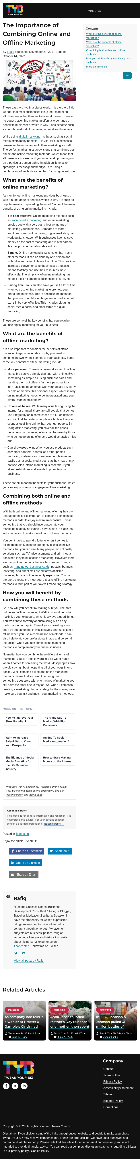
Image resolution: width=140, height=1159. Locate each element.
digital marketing (29, 136)
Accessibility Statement (118, 1087)
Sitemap (108, 1094)
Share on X (61, 851)
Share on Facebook (28, 851)
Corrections (110, 1107)
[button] (92, 11)
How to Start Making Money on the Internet (58, 759)
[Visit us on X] (15, 1085)
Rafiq (10, 51)
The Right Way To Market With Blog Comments (54, 721)
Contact (108, 1068)
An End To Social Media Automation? (56, 739)
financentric (21, 946)
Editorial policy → (54, 823)
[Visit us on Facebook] (6, 1085)
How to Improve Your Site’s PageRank (19, 719)
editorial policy (14, 794)
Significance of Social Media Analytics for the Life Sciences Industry (19, 763)
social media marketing (27, 220)
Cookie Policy (40, 1150)
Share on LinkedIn (27, 862)
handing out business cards (31, 566)
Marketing (22, 833)
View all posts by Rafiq (29, 960)
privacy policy (20, 1150)
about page (35, 794)
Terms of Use (111, 1075)
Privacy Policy (112, 1081)
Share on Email (25, 874)
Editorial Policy (113, 1100)
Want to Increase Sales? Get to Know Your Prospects (18, 741)
